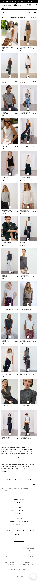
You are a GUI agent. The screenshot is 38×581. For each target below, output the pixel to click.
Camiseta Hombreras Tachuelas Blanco (25, 243)
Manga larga (24, 17)
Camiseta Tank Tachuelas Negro (7, 438)
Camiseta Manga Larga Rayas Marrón (25, 113)
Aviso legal (10, 556)
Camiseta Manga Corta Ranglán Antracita (25, 276)
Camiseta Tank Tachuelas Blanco (25, 438)
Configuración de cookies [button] (19, 570)
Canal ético (28, 556)
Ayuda (19, 507)
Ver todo (4, 17)
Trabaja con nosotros (19, 521)
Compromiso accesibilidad (10, 563)
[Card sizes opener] (10, 44)
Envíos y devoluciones (19, 510)
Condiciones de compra (28, 550)
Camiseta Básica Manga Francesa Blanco (25, 211)
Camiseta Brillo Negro (25, 406)
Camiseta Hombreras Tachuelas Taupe (7, 113)
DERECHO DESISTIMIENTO (28, 563)
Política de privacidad (10, 550)
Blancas (34, 17)
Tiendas (19, 518)
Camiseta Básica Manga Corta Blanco (25, 80)
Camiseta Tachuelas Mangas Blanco (26, 341)
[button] (19, 8)
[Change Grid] (35, 13)
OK (34, 484)
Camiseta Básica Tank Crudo (6, 146)
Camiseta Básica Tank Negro (6, 178)
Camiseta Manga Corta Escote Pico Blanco (7, 308)
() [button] (32, 4)
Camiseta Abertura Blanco (7, 48)
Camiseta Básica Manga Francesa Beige (25, 178)
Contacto (19, 513)
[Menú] (2, 5)
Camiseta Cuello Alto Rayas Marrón (26, 308)
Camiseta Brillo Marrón (6, 406)
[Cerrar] (35, 1)
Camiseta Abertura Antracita (26, 48)
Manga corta (14, 17)
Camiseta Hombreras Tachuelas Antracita (5, 276)
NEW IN (18, 496)
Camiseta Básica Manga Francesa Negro (7, 243)
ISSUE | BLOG (19, 499)
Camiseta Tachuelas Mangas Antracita (7, 341)
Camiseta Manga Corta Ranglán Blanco (6, 374)
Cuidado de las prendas (19, 524)
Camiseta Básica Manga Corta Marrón (6, 80)
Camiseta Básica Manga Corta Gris (7, 211)
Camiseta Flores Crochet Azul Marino (25, 146)
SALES (19, 502)
